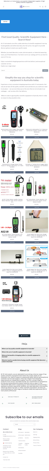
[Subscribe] (34, 424)
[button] (3, 6)
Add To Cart (12, 137)
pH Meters (20, 437)
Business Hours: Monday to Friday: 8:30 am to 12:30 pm (9, 453)
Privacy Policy (36, 442)
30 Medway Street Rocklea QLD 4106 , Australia (7, 447)
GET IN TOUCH (25, 335)
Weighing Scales (27, 444)
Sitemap (35, 434)
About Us (35, 432)
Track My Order (6, 459)
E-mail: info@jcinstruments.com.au (9, 435)
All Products (21, 432)
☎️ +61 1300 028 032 (7, 443)
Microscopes (21, 435)
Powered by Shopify (15, 467)
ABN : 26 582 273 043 (7, 432)
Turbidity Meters (20, 444)
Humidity (20, 453)
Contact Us (5, 457)
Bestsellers (27, 432)
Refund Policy (36, 440)
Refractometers (22, 450)
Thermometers (21, 440)
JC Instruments (9, 467)
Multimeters (27, 435)
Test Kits (27, 437)
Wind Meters (21, 447)
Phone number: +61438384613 (6, 439)
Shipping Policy (36, 437)
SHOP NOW (5, 21)
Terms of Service (37, 445)
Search (45, 70)
